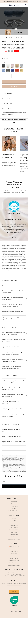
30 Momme (23, 261)
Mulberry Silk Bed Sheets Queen (14, 565)
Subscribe (13, 486)
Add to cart (14, 82)
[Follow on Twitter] (12, 611)
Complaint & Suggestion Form (14, 511)
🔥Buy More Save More (14, 546)
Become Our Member (14, 556)
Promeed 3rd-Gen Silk (14, 549)
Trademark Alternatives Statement (14, 539)
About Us (14, 518)
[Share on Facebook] (6, 108)
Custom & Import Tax (14, 534)
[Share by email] (12, 108)
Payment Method (14, 532)
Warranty (14, 508)
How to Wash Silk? (14, 551)
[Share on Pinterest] (10, 108)
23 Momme (19, 259)
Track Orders (13, 504)
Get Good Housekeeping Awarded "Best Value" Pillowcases (14, 1)
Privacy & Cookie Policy (14, 530)
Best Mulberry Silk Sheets (14, 560)
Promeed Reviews (14, 525)
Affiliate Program (14, 553)
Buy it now (14, 86)
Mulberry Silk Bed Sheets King (14, 563)
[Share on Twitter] (8, 108)
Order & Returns (14, 501)
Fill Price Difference (14, 506)
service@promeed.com (15, 572)
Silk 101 (14, 520)
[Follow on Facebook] (8, 611)
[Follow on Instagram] (16, 611)
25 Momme (12, 261)
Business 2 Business (14, 558)
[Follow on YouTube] (20, 611)
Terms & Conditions (14, 527)
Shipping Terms (14, 537)
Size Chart (14, 523)
